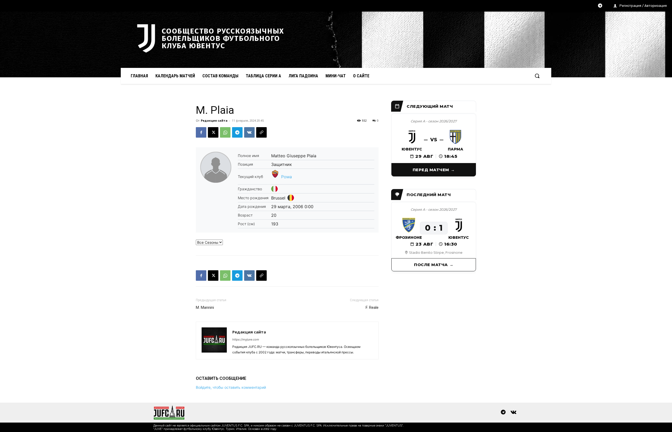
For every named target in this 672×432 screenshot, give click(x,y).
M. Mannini (205, 307)
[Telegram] (600, 6)
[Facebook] (201, 132)
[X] (213, 132)
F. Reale (372, 307)
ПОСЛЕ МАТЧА (431, 264)
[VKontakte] (513, 412)
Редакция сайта (214, 120)
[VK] (249, 132)
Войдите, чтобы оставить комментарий (231, 387)
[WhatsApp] (225, 132)
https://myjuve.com (245, 339)
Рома (286, 176)
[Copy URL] (261, 132)
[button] (537, 76)
